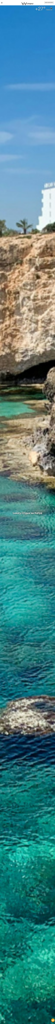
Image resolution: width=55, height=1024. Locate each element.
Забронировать (49, 2)
